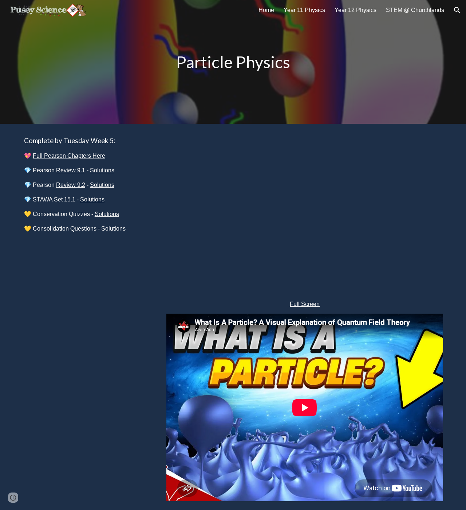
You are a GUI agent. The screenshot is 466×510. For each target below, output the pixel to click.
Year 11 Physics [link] (304, 10)
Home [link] (266, 10)
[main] (233, 62)
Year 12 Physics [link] (355, 10)
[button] (457, 10)
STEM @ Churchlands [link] (415, 10)
